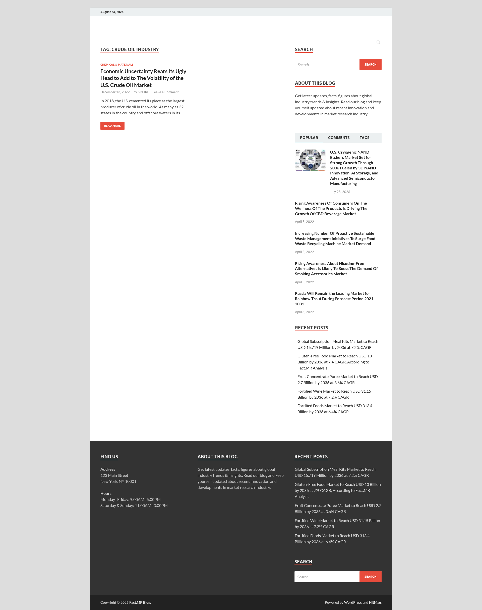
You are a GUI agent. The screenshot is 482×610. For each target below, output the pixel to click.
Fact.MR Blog (139, 602)
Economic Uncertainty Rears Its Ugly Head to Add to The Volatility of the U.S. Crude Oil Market (143, 78)
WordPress (353, 602)
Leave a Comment (165, 92)
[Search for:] (338, 64)
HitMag (375, 602)
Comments (339, 137)
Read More (110, 124)
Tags (365, 137)
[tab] (309, 138)
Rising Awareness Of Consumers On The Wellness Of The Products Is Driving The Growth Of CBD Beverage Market (331, 208)
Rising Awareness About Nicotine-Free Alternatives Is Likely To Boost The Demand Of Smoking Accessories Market (336, 268)
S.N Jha (143, 92)
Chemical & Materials (116, 64)
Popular (309, 137)
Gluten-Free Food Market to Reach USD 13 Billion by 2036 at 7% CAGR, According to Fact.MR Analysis (334, 361)
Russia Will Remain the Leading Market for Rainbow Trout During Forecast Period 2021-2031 (335, 298)
